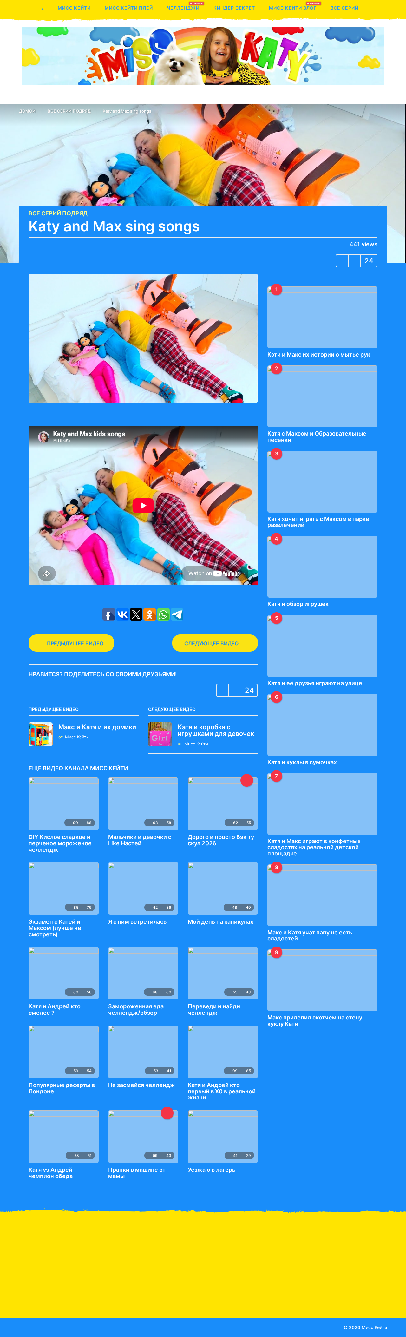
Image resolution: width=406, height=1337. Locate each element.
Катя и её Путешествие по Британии (114, 1273)
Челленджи (183, 6)
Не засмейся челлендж (141, 1085)
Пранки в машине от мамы (137, 1172)
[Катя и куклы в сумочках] (322, 725)
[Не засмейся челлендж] (143, 1052)
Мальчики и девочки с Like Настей (139, 840)
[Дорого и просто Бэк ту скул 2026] (223, 803)
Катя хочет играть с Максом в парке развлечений (318, 521)
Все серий (344, 7)
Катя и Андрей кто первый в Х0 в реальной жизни (222, 1091)
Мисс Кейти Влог (293, 6)
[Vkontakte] (21, 1326)
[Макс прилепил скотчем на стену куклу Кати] (322, 980)
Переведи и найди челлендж (214, 1009)
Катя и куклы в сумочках (302, 762)
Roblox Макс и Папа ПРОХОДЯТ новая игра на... (177, 1287)
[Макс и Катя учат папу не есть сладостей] (322, 895)
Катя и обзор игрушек (298, 603)
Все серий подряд (58, 213)
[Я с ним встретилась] (143, 888)
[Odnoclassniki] (34, 1326)
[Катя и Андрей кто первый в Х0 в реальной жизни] (223, 1052)
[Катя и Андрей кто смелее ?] (64, 973)
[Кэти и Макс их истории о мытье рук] (322, 317)
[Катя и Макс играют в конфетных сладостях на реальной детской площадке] (322, 804)
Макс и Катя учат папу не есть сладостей (309, 935)
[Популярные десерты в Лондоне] (64, 1052)
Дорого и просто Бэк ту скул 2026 (221, 840)
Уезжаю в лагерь (211, 1169)
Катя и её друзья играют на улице (314, 683)
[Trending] (167, 1113)
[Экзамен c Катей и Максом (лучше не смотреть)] (64, 888)
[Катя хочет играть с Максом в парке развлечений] (322, 482)
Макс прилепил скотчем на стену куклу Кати (314, 1020)
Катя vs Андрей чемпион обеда (51, 1172)
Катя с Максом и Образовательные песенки (316, 436)
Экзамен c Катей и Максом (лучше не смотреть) (55, 928)
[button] (22, 8)
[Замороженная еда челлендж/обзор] (143, 973)
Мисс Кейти (74, 7)
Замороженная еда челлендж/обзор (136, 1009)
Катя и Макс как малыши (50, 1270)
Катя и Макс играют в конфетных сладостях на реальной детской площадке (314, 847)
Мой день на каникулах (220, 921)
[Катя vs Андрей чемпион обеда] (64, 1136)
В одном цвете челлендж (368, 1282)
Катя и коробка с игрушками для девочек (216, 730)
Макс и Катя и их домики (97, 727)
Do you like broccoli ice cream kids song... (241, 1273)
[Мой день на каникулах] (223, 888)
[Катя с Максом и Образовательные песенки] (322, 396)
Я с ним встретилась (137, 921)
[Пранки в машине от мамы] (143, 1136)
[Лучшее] (246, 780)
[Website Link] (47, 1326)
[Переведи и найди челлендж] (223, 973)
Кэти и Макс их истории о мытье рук (318, 354)
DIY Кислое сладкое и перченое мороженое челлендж (60, 843)
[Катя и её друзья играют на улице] (322, 646)
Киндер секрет (234, 7)
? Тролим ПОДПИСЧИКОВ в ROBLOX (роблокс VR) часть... (304, 1287)
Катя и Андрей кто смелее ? (55, 1009)
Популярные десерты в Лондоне (62, 1088)
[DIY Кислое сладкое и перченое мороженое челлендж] (64, 803)
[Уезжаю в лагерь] (223, 1136)
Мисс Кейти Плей (129, 7)
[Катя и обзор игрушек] (322, 567)
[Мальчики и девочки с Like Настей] (143, 803)
